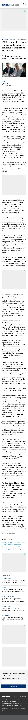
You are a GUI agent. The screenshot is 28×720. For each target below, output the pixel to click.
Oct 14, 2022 (5, 86)
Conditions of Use (17, 703)
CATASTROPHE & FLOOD (8, 596)
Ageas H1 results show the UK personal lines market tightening (13, 609)
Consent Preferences (7, 703)
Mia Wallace (6, 84)
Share (11, 86)
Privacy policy (5, 701)
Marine (6, 39)
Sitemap (16, 705)
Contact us (10, 705)
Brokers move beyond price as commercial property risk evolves (13, 590)
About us (4, 705)
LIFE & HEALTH (5, 615)
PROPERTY (4, 587)
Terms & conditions (16, 699)
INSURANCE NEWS (6, 578)
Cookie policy (13, 701)
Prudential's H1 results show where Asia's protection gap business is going (13, 618)
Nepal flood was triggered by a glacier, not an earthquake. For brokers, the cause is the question (13, 599)
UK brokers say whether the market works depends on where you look (13, 581)
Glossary (8, 699)
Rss (20, 705)
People (3, 699)
